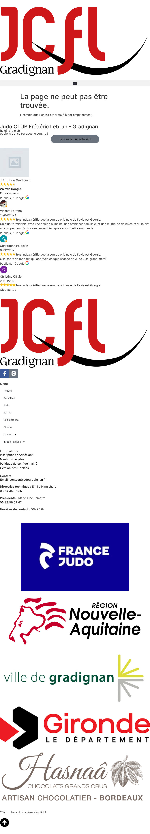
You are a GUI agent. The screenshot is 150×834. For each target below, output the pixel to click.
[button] (75, 83)
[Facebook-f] (4, 373)
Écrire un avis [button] (9, 193)
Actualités (9, 398)
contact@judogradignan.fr (28, 479)
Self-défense (11, 419)
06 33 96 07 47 (11, 502)
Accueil (8, 390)
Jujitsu (7, 412)
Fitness (8, 427)
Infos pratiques (12, 441)
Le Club (8, 434)
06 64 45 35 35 (11, 491)
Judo (6, 405)
